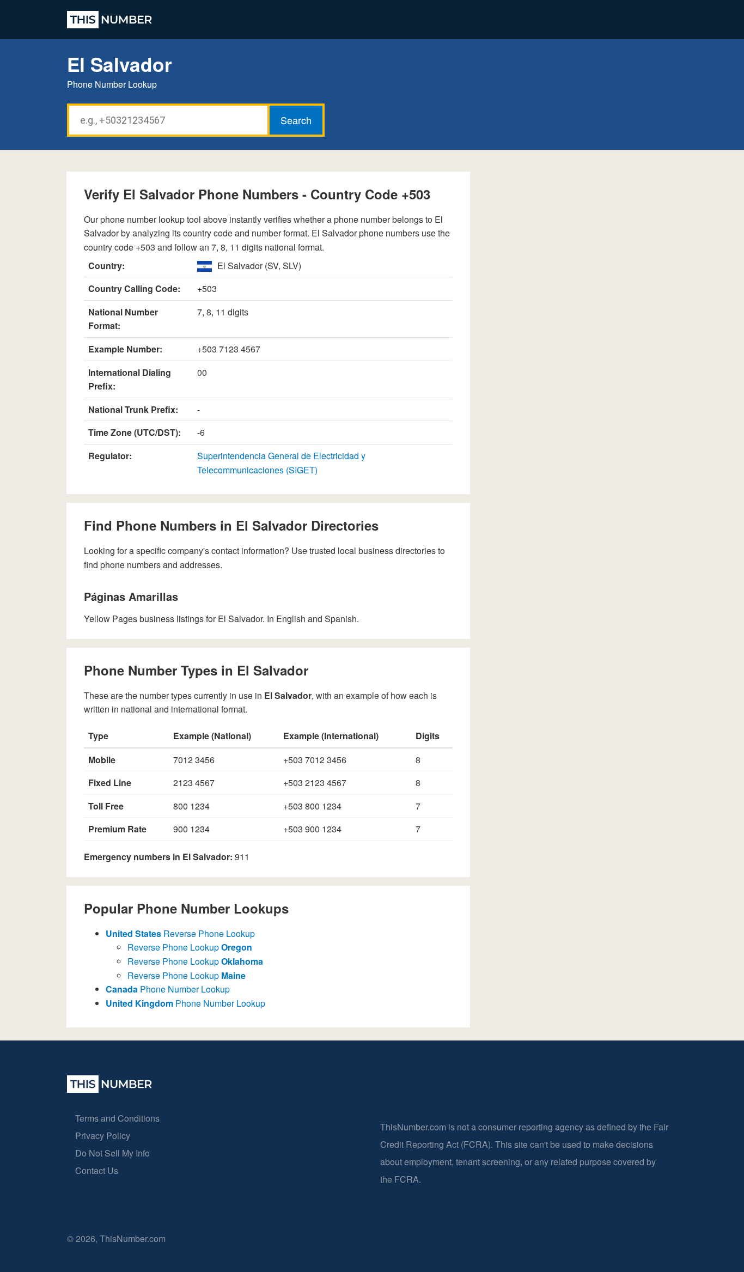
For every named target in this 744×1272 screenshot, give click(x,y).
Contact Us (96, 1170)
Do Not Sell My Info (112, 1153)
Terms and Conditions (117, 1118)
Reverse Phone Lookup (180, 933)
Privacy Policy (102, 1135)
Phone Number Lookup (168, 989)
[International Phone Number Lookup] (109, 19)
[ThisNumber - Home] (109, 1089)
